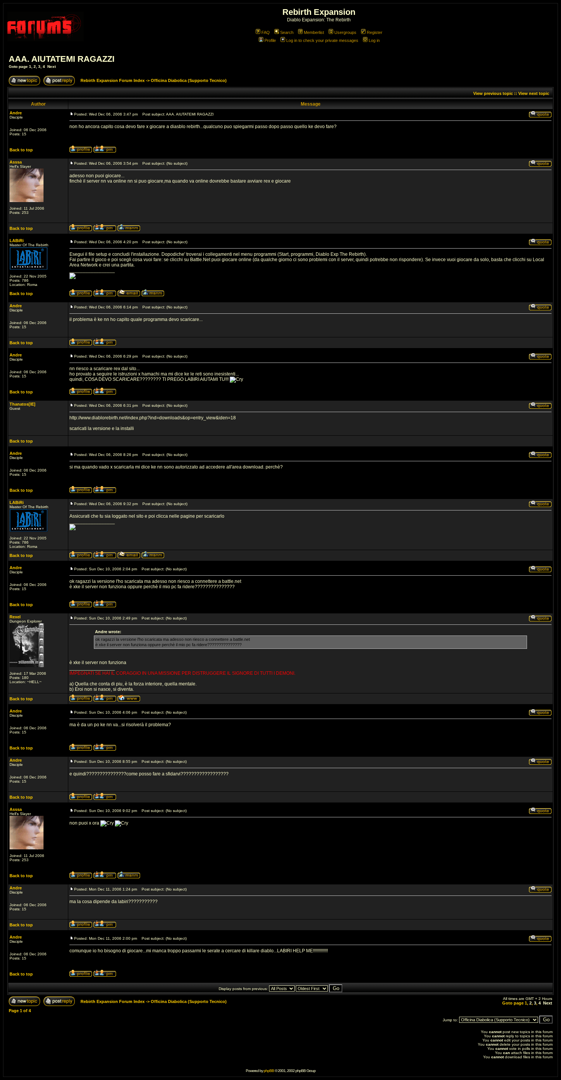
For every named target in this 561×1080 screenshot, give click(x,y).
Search (286, 32)
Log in (374, 40)
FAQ (265, 32)
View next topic (533, 93)
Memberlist (314, 32)
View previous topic (493, 93)
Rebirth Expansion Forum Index (113, 80)
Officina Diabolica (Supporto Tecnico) (189, 80)
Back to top (21, 150)
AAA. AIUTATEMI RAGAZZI (61, 59)
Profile (270, 40)
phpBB (269, 1071)
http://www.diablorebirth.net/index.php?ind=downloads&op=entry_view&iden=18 (152, 417)
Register (374, 32)
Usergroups (345, 32)
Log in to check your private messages (322, 40)
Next (51, 66)
